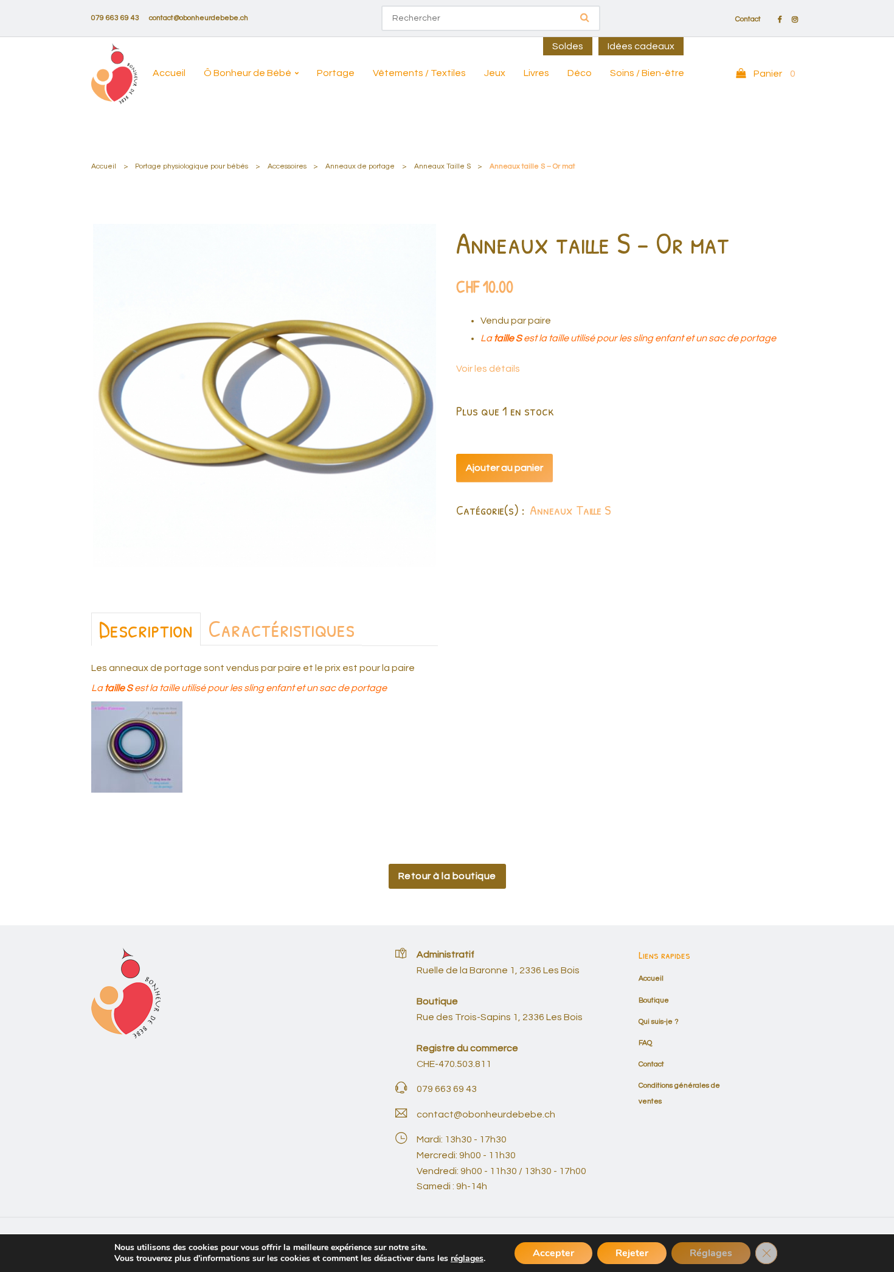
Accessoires (287, 166)
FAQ (645, 1043)
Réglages (711, 1253)
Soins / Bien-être (647, 73)
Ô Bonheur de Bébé (247, 73)
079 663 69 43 (115, 18)
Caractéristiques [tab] (281, 628)
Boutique (654, 1000)
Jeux (494, 73)
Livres (536, 73)
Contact (748, 19)
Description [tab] (146, 629)
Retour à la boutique (447, 876)
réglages (467, 1258)
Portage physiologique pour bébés (191, 166)
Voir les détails (488, 369)
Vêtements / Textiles (419, 73)
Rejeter (631, 1253)
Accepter (553, 1253)
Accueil (169, 73)
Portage (336, 73)
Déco (579, 73)
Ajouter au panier (504, 468)
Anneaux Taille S (442, 166)
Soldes (567, 46)
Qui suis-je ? (659, 1022)
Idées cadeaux (641, 46)
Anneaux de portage (360, 166)
